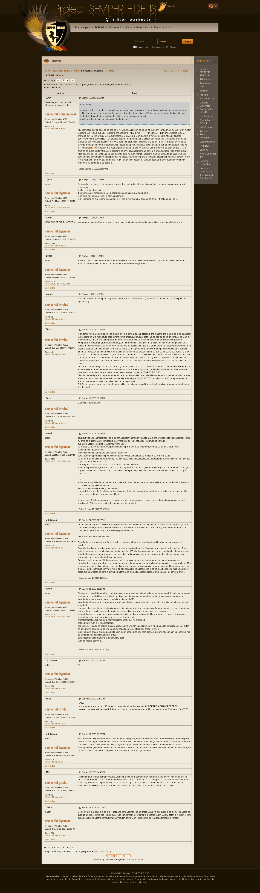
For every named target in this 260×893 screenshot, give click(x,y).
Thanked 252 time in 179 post (57, 207)
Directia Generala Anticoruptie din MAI (206, 107)
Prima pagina (82, 27)
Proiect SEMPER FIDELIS (57, 71)
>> (73, 80)
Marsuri (204, 90)
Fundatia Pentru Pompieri (205, 134)
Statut (128, 27)
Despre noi (114, 27)
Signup (173, 47)
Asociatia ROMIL (205, 122)
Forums (77, 71)
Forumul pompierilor (206, 170)
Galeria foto (142, 27)
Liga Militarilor (207, 141)
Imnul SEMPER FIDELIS (205, 72)
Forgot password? (160, 47)
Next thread (183, 71)
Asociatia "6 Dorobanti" (206, 177)
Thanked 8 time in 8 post (55, 128)
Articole (204, 94)
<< (58, 80)
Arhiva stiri (205, 79)
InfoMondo (206, 127)
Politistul (204, 145)
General (110, 71)
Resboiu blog (207, 116)
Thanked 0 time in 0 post (55, 319)
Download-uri (161, 27)
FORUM (99, 27)
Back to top (50, 173)
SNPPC (204, 149)
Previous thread (170, 71)
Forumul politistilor (205, 162)
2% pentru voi (207, 98)
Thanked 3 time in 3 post (55, 246)
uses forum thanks (134, 859)
